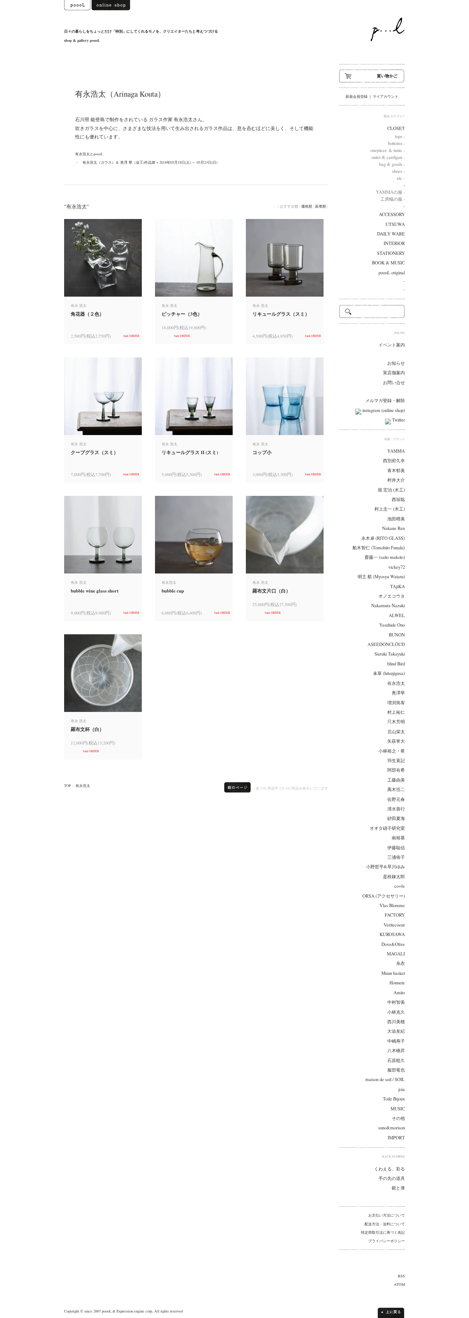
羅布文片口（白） (271, 590)
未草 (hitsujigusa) (389, 673)
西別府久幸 (394, 460)
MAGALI (396, 954)
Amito (399, 993)
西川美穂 (396, 1021)
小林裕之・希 (391, 751)
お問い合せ (394, 382)
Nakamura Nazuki (388, 605)
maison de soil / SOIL (385, 1079)
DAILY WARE (391, 234)
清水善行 (396, 809)
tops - (400, 136)
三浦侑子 (396, 857)
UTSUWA (395, 224)
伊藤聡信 (396, 847)
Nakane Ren (393, 528)
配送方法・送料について (385, 1223)
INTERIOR (394, 243)
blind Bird (396, 664)
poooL (106, 1311)
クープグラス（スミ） (94, 452)
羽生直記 (396, 760)
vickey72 (396, 567)
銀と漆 (398, 1188)
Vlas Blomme (392, 905)
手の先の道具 (391, 1178)
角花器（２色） (87, 313)
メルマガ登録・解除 (385, 400)
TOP (67, 785)
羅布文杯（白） (87, 728)
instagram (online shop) (383, 410)
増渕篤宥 (396, 702)
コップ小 (262, 452)
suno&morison (391, 1128)
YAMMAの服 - (390, 192)
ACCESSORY (392, 214)
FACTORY (395, 915)
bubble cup (173, 590)
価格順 (306, 206)
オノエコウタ (391, 596)
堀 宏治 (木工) (391, 490)
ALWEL (397, 615)
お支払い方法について (386, 1215)
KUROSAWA (392, 934)
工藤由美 (396, 780)
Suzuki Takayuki (389, 654)
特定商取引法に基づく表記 (383, 1232)
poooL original (391, 273)
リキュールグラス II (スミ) (190, 452)
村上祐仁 (396, 712)
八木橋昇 (396, 1050)
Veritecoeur (394, 925)
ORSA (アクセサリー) (383, 896)
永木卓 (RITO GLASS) (383, 538)
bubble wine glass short (94, 590)
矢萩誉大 (396, 741)
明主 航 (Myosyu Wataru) (381, 576)
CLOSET (396, 128)
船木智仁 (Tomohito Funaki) (378, 548)
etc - (401, 178)
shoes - (398, 171)
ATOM (399, 1284)
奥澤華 (398, 693)
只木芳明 (396, 722)
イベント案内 (391, 345)
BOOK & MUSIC (388, 263)
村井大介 (396, 480)
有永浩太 (82, 785)
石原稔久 (396, 1060)
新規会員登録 (357, 96)
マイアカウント (385, 96)
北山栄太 (396, 731)
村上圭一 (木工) (389, 509)
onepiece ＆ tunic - (387, 150)
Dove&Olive (393, 944)
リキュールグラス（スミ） (281, 313)
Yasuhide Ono (392, 625)
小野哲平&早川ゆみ (385, 867)
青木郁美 (396, 470)
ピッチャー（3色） (182, 313)
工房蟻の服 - (392, 199)
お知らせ (396, 363)
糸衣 (400, 963)
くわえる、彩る (389, 1169)
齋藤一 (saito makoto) (385, 557)
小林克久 (396, 1012)
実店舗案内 (394, 373)
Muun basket (393, 973)
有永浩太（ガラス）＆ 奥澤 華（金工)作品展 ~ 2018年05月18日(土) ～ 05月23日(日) (149, 162)
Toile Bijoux (394, 1099)
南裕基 (398, 838)
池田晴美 (396, 519)
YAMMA (396, 451)
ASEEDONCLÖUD (386, 644)
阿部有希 (396, 770)
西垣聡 (398, 499)
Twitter (398, 420)
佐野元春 (396, 799)
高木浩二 (396, 789)
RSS (401, 1275)
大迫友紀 (396, 1031)
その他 (398, 1118)
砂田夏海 (396, 818)
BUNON (397, 635)
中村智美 (396, 1002)
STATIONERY (391, 253)
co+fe (399, 886)
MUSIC (398, 1109)
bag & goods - (392, 164)
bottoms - (396, 143)
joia (401, 1089)
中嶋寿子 (396, 1041)
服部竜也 (396, 1070)
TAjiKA (397, 586)
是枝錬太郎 (394, 876)
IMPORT (396, 1138)
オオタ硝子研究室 (387, 828)
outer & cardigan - (388, 157)
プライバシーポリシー (386, 1240)
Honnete (397, 983)
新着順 (320, 206)
